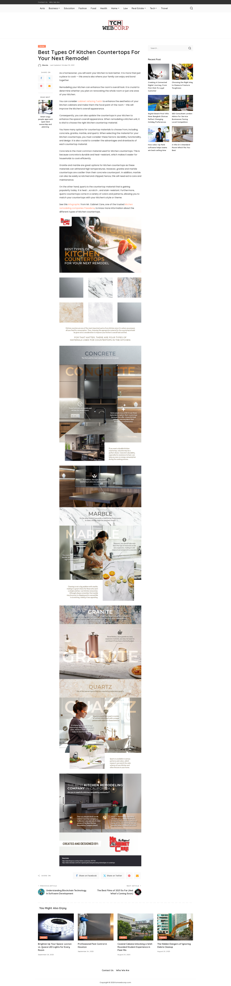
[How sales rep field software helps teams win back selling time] (158, 134)
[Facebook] (41, 78)
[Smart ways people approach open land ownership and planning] (45, 107)
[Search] (191, 8)
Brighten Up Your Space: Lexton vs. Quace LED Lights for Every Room (55, 947)
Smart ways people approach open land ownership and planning (45, 122)
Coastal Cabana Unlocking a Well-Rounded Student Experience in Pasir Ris (135, 947)
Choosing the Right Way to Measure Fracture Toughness (182, 85)
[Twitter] (49, 78)
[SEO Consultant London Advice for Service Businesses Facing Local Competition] (182, 103)
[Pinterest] (41, 86)
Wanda (45, 65)
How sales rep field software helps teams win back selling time (157, 147)
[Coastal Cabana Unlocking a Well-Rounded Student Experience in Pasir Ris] (135, 926)
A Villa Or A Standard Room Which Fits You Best (181, 147)
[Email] (49, 86)
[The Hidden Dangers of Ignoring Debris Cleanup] (175, 926)
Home (42, 46)
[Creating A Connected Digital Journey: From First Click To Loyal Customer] (158, 72)
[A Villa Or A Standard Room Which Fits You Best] (182, 134)
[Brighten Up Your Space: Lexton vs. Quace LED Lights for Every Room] (56, 926)
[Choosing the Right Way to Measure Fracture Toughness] (182, 72)
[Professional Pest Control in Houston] (96, 926)
